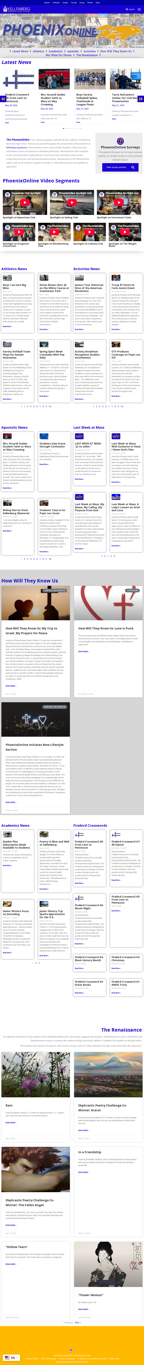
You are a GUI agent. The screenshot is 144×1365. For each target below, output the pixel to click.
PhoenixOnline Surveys (120, 146)
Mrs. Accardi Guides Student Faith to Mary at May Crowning (17, 446)
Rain (9, 1105)
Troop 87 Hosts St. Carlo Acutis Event (123, 286)
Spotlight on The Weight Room (123, 244)
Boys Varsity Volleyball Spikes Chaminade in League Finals (15, 99)
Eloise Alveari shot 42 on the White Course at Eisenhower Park (54, 287)
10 (50, 406)
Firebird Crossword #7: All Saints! (126, 842)
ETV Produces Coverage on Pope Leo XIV (126, 354)
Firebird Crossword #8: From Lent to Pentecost (89, 844)
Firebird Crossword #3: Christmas (126, 958)
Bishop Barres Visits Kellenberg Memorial (16, 511)
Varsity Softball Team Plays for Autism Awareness (16, 354)
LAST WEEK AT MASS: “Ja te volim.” (88, 444)
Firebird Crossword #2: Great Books (89, 983)
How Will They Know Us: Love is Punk (105, 628)
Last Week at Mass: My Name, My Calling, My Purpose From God (89, 506)
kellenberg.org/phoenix (16, 147)
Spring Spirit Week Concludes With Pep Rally (52, 354)
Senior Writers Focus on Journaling (16, 912)
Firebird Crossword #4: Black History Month (89, 958)
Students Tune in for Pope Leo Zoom (53, 511)
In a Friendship (89, 1152)
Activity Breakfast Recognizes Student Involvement (87, 354)
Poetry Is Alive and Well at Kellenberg (54, 842)
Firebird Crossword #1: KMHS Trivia (126, 983)
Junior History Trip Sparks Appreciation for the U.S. (52, 913)
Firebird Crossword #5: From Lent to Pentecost (126, 899)
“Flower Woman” (90, 1295)
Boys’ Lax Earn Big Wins (14, 286)
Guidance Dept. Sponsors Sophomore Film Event (89, 98)
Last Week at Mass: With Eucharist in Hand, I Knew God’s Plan (126, 446)
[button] (141, 98)
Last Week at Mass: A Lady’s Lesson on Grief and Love (126, 506)
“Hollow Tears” (17, 1246)
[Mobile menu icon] (139, 9)
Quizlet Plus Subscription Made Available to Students (16, 844)
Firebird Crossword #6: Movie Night (89, 906)
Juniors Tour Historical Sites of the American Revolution (89, 287)
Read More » (7, 326)
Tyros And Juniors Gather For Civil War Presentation (53, 98)
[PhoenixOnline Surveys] (120, 140)
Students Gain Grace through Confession (52, 444)
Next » (78, 1322)
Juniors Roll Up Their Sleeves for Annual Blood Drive (125, 98)
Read (7, 122)
